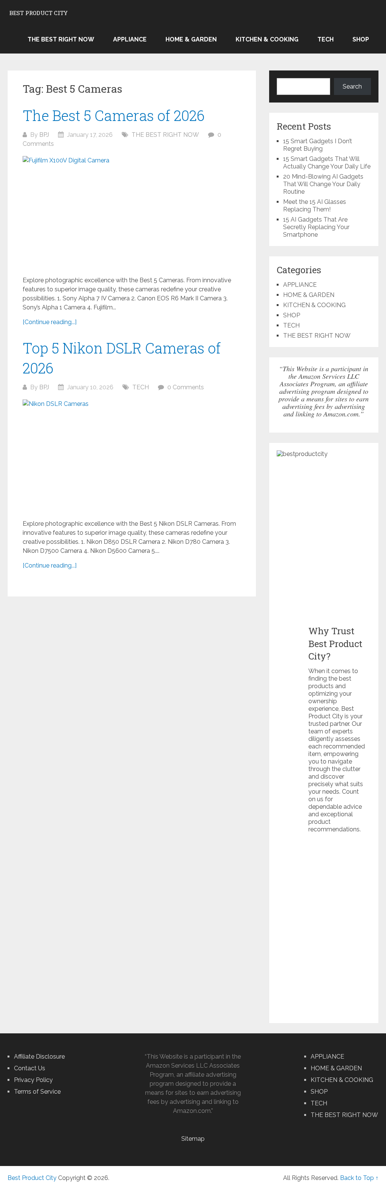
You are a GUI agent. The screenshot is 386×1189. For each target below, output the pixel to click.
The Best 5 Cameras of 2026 (114, 115)
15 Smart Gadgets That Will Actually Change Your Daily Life (327, 162)
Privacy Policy (33, 1079)
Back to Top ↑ (359, 1177)
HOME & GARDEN (191, 39)
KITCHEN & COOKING (267, 39)
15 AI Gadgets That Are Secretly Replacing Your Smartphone (316, 227)
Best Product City (38, 13)
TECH (325, 39)
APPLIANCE (130, 39)
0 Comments (185, 387)
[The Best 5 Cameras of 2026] (132, 212)
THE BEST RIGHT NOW (61, 39)
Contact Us (29, 1068)
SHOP (360, 39)
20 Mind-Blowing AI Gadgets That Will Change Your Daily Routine (323, 184)
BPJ (44, 134)
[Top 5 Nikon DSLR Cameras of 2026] (132, 455)
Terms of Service (37, 1091)
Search (352, 86)
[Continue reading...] (50, 322)
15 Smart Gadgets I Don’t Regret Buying (317, 145)
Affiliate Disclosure (39, 1056)
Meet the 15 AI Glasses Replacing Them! (314, 205)
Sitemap (193, 1138)
